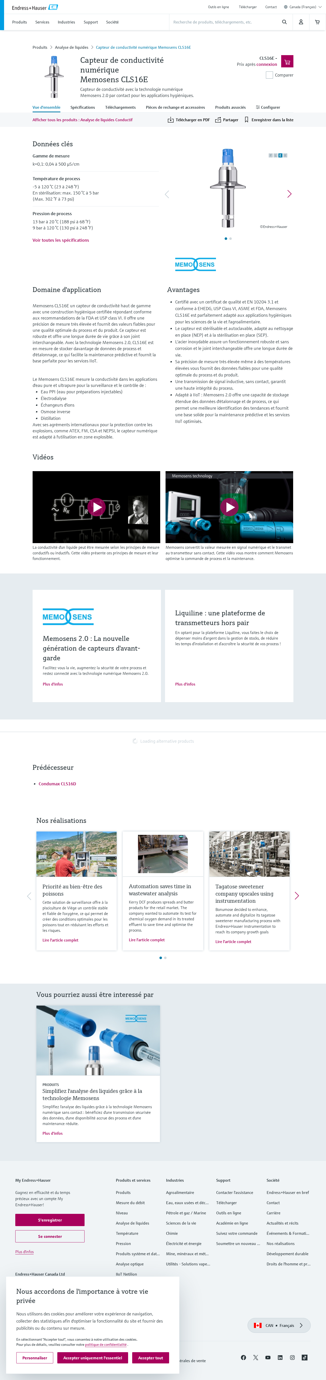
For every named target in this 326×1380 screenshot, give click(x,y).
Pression (123, 1243)
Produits (40, 47)
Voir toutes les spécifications (61, 240)
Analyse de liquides (71, 47)
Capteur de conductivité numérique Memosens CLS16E (143, 47)
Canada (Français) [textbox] (303, 7)
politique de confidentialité (106, 1344)
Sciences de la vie (181, 1223)
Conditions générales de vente (180, 1360)
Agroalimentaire (180, 1192)
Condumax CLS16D (57, 784)
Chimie (172, 1233)
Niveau (122, 1212)
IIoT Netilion (126, 1274)
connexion (266, 64)
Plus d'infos (53, 684)
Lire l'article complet (60, 940)
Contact (271, 7)
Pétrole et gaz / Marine (186, 1212)
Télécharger (248, 7)
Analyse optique (130, 1263)
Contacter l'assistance (234, 1192)
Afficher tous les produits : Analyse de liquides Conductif (82, 119)
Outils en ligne (218, 7)
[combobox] (306, 6)
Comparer (284, 75)
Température (127, 1233)
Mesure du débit (130, 1202)
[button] (50, 1220)
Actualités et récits (282, 1223)
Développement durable (287, 1253)
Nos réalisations (281, 1243)
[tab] (49, 108)
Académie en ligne (232, 1223)
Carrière (273, 1212)
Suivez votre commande (236, 1233)
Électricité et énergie (183, 1243)
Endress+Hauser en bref (288, 1192)
